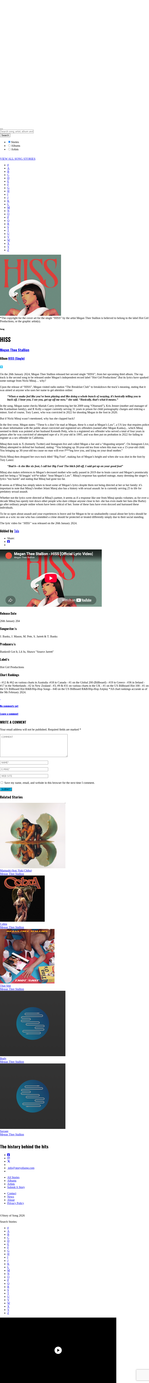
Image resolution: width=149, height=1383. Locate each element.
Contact (11, 1193)
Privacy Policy (15, 1203)
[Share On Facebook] (8, 541)
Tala (16, 530)
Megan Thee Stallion (14, 349)
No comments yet (9, 706)
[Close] (1, 128)
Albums (11, 1180)
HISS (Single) (16, 358)
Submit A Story (16, 1187)
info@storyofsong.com (20, 1167)
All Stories (13, 1177)
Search (5, 135)
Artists (11, 1183)
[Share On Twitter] (8, 544)
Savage (4, 1131)
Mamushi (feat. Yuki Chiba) (16, 870)
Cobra (3, 924)
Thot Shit (5, 985)
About (11, 1199)
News (10, 1196)
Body (3, 1058)
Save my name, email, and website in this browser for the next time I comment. (49, 782)
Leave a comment (9, 714)
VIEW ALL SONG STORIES (17, 158)
